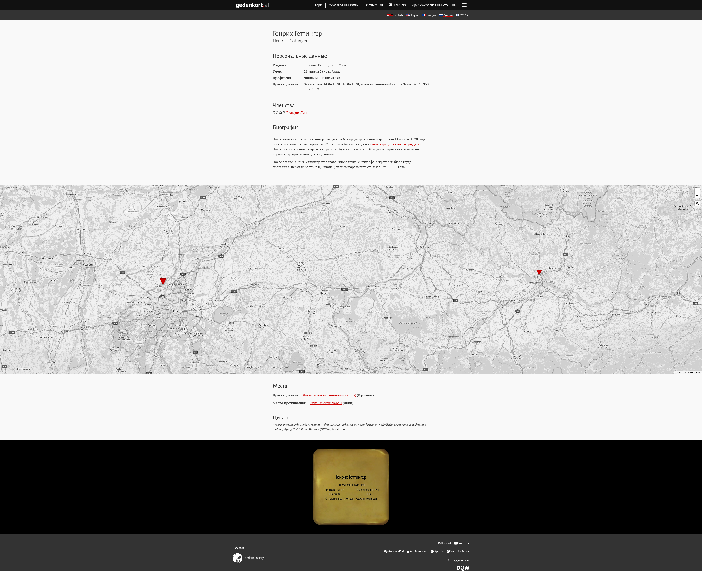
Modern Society (254, 558)
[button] (539, 272)
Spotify (439, 551)
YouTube (463, 543)
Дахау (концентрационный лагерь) (329, 395)
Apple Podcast (419, 551)
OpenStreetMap (693, 372)
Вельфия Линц (297, 112)
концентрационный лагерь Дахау (395, 144)
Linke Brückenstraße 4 (326, 403)
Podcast (446, 543)
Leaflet (678, 372)
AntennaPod (396, 551)
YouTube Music (459, 551)
